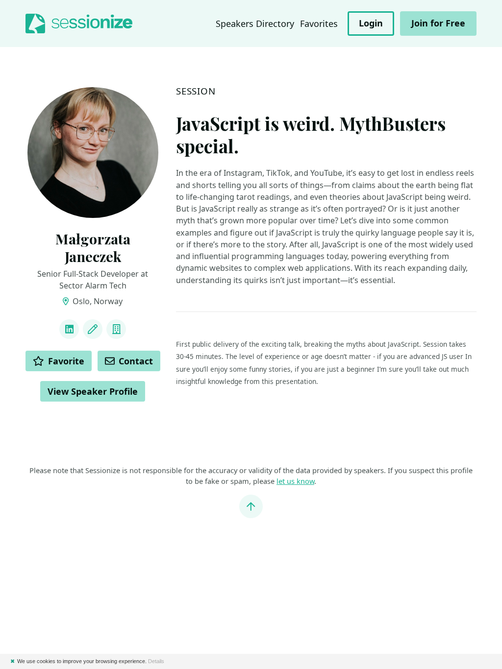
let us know (295, 481)
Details (156, 661)
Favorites (319, 23)
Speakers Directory (255, 23)
